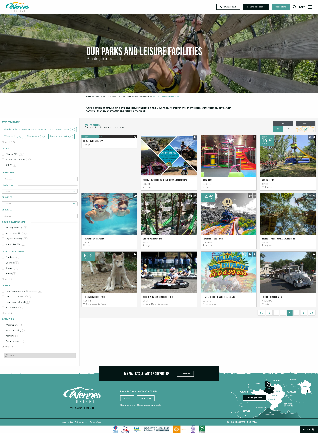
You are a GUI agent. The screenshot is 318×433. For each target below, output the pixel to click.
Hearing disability (16, 228)
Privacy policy (81, 422)
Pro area (252, 422)
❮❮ (261, 312)
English (12, 257)
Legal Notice (67, 422)
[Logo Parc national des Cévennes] (180, 429)
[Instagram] (87, 408)
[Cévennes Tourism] (17, 7)
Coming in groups (236, 422)
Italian (10, 273)
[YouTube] (93, 408)
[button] (294, 6)
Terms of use (95, 422)
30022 (10, 165)
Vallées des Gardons (17, 159)
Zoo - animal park (60, 136)
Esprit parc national (17, 302)
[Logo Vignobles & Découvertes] (202, 429)
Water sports (14, 325)
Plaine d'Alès (14, 154)
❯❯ (311, 312)
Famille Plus (13, 307)
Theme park (35, 136)
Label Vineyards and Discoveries (23, 291)
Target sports (14, 341)
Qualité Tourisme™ (17, 296)
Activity (11, 336)
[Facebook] (84, 408)
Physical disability (16, 238)
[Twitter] (90, 408)
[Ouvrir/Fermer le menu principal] (310, 7)
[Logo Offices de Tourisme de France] (115, 429)
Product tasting (15, 330)
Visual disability (15, 244)
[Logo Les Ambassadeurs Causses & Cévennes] (193, 429)
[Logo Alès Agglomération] (137, 429)
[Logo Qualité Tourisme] (125, 429)
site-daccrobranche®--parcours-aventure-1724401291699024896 (38, 129)
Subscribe (185, 374)
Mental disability (15, 233)
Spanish (11, 268)
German (11, 263)
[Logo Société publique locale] (156, 429)
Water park (12, 136)
